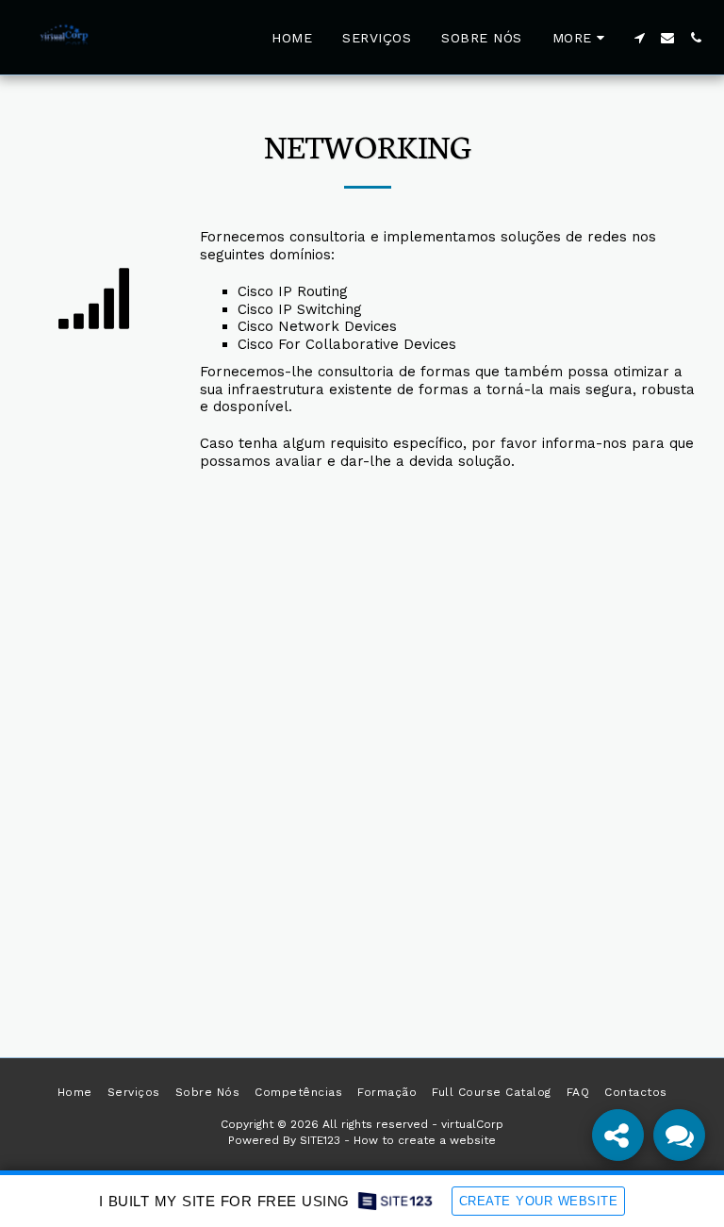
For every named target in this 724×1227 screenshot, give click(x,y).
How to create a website (425, 1140)
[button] (639, 37)
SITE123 (320, 1140)
